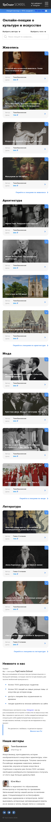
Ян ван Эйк (40, 11)
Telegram (36, 5)
